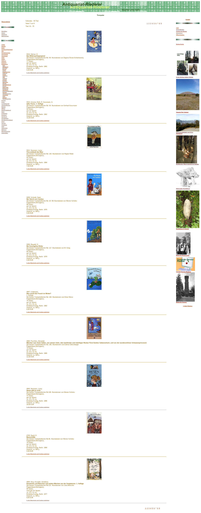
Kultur (3, 102)
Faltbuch (5, 73)
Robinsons (5, 88)
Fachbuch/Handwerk (7, 49)
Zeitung (5, 97)
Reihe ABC (5, 87)
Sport (3, 121)
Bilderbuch (5, 66)
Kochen (4, 100)
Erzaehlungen (6, 72)
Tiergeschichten (7, 93)
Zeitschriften (5, 133)
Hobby (3, 59)
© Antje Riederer (187, 306)
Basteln (4, 46)
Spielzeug (4, 34)
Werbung (4, 129)
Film (3, 51)
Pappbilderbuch (7, 84)
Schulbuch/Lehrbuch (7, 120)
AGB (177, 28)
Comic (4, 70)
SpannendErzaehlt (8, 91)
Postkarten (4, 113)
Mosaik (4, 83)
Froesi (4, 74)
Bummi (4, 69)
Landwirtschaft (5, 103)
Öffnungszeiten (180, 35)
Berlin (3, 48)
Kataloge (4, 62)
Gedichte (5, 75)
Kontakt (188, 19)
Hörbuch (4, 61)
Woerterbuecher (6, 131)
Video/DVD (4, 128)
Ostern (3, 33)
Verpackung (179, 33)
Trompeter (5, 95)
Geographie (5, 54)
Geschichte (5, 56)
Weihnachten (5, 36)
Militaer (3, 108)
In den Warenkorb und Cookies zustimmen (38, 72)
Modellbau (4, 31)
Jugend (5, 79)
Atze (4, 65)
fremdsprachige (7, 98)
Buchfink (5, 68)
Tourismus (4, 125)
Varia (4, 96)
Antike (3, 44)
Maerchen (5, 82)
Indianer (5, 78)
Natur (3, 111)
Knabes (5, 81)
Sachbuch (5, 89)
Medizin (4, 107)
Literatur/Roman (6, 105)
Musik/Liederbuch (6, 110)
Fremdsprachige (6, 52)
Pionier (4, 86)
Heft (4, 77)
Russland (4, 115)
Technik (5, 92)
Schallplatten (5, 118)
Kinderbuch (5, 64)
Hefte (3, 57)
